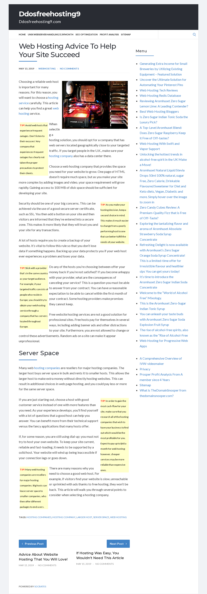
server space (101, 517)
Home (22, 34)
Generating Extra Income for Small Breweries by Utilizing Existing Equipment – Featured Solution (163, 69)
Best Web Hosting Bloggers (159, 111)
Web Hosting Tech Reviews (159, 90)
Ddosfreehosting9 (49, 13)
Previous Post (34, 543)
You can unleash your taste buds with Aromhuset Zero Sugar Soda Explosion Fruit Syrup (162, 319)
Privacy (145, 369)
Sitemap (126, 34)
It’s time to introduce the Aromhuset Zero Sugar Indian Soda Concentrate (163, 282)
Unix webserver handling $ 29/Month (50, 34)
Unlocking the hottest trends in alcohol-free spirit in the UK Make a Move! (163, 159)
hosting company (61, 156)
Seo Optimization (87, 34)
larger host (84, 517)
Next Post (117, 543)
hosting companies (47, 368)
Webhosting (47, 68)
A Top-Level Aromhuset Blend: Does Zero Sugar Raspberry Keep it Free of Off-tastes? (163, 133)
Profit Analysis (109, 34)
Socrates (40, 586)
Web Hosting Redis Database (160, 95)
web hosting (118, 517)
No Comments (69, 68)
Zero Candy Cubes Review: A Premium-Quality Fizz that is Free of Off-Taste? (163, 212)
